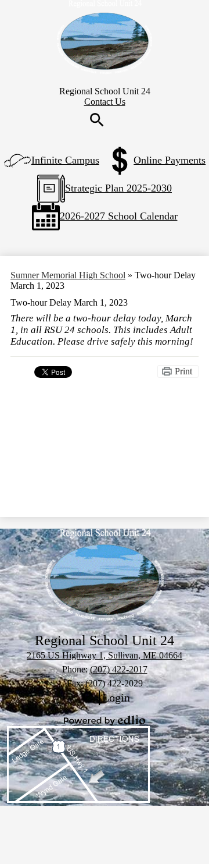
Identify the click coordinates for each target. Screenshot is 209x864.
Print (183, 371)
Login (104, 698)
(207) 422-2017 (118, 669)
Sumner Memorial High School (67, 275)
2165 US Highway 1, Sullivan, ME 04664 (104, 655)
